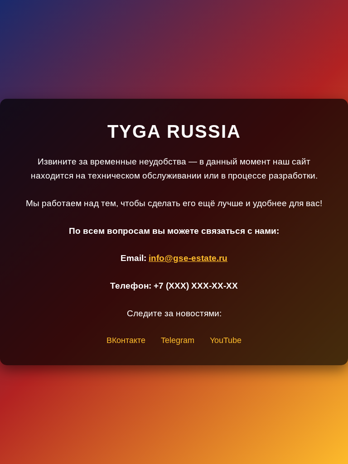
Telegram (177, 340)
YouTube (226, 340)
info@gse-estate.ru (188, 258)
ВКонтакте (125, 340)
